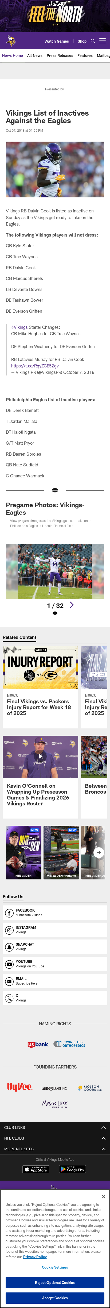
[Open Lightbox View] (55, 580)
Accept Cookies (55, 1298)
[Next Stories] (98, 852)
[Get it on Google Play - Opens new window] (72, 1171)
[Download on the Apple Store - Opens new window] (35, 1169)
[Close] (103, 1197)
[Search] (93, 41)
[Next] (71, 605)
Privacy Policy (35, 1257)
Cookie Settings (55, 1267)
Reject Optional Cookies (55, 1282)
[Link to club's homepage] (10, 38)
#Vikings (19, 327)
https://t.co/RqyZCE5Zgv (35, 365)
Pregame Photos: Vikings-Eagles (45, 508)
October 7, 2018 (79, 372)
